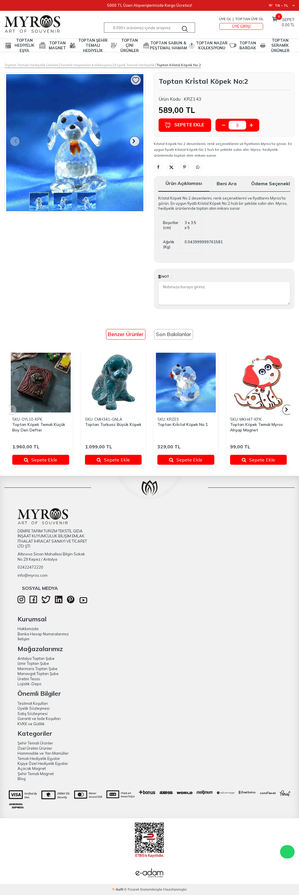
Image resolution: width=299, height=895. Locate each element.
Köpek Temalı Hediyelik (134, 65)
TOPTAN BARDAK (247, 45)
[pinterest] (70, 601)
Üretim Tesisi (29, 679)
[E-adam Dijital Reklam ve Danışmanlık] (149, 874)
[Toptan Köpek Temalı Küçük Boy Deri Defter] (41, 382)
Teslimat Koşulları (33, 703)
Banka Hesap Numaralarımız (43, 634)
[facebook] (33, 601)
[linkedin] (58, 601)
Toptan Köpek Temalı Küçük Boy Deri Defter (38, 427)
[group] (75, 143)
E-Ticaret (131, 889)
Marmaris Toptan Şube (38, 668)
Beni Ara (227, 183)
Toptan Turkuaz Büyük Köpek (113, 424)
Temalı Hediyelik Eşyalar (39, 758)
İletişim (23, 639)
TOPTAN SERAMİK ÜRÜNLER (280, 45)
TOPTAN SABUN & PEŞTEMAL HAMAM (168, 45)
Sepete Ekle (189, 124)
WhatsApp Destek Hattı (287, 852)
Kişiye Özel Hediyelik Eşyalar (43, 763)
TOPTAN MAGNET (57, 45)
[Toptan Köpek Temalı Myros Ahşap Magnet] (258, 382)
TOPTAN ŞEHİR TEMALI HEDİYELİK (92, 45)
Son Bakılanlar (173, 334)
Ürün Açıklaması (184, 183)
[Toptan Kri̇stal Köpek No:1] (186, 382)
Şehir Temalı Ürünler (35, 743)
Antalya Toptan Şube (36, 658)
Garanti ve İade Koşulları (39, 718)
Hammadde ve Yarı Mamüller (43, 753)
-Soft (118, 889)
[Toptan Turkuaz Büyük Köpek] (113, 382)
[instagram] (21, 601)
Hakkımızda (28, 628)
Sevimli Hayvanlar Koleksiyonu (86, 65)
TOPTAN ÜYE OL (249, 19)
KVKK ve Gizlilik (31, 723)
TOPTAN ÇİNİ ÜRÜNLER (129, 45)
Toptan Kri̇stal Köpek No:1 (182, 424)
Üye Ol (225, 19)
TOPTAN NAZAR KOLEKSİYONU (211, 45)
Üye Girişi (241, 26)
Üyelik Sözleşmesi (34, 708)
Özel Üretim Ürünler (35, 748)
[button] (135, 141)
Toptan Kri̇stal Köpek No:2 (179, 65)
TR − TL (281, 5)
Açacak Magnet (32, 768)
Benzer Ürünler (126, 334)
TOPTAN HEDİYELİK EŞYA (24, 45)
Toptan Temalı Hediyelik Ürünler (31, 65)
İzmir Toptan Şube (33, 663)
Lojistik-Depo (29, 683)
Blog (22, 778)
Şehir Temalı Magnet (36, 773)
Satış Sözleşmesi (33, 713)
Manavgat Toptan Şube (38, 673)
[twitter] (46, 601)
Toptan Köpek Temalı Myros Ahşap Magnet (256, 427)
